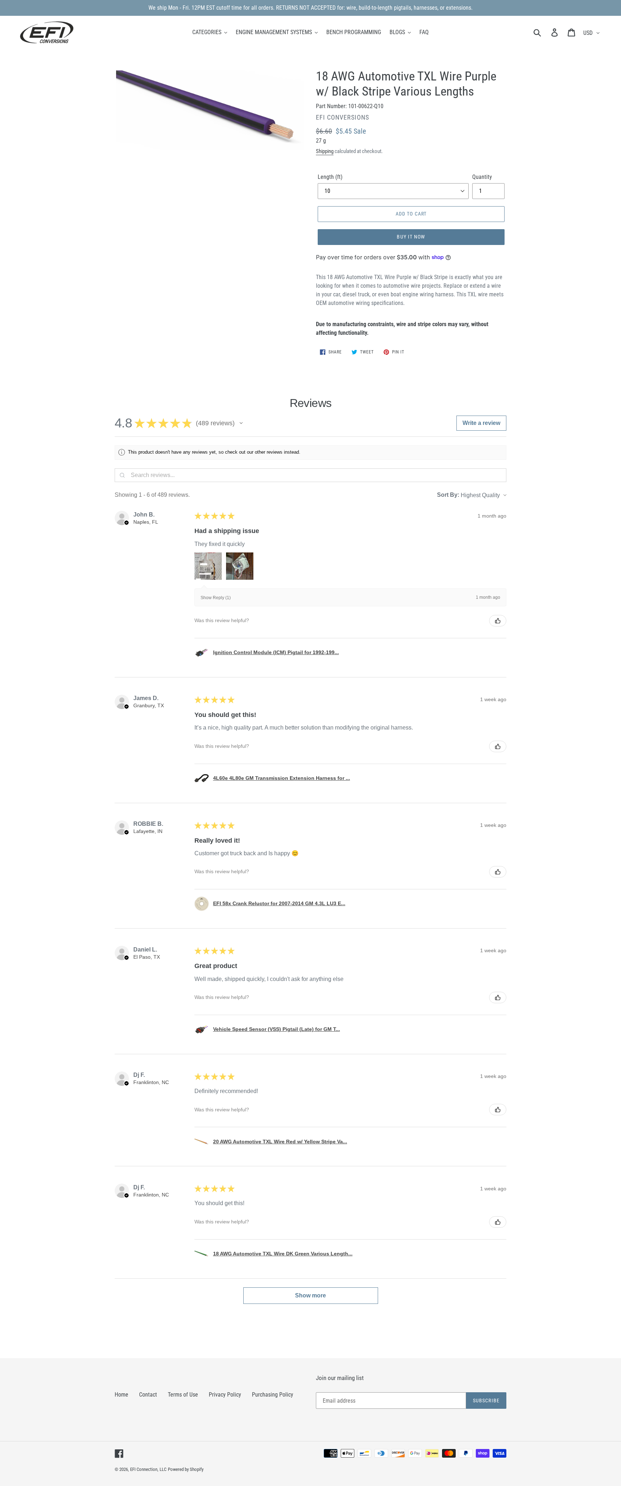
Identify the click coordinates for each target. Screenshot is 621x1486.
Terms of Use (183, 1394)
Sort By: (448, 495)
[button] (241, 423)
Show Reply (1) (216, 597)
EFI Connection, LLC (148, 1469)
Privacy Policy (225, 1394)
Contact (148, 1394)
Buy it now (411, 237)
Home (121, 1394)
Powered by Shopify (185, 1469)
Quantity (482, 176)
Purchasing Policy (272, 1394)
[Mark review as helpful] (497, 620)
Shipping (325, 151)
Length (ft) (330, 176)
